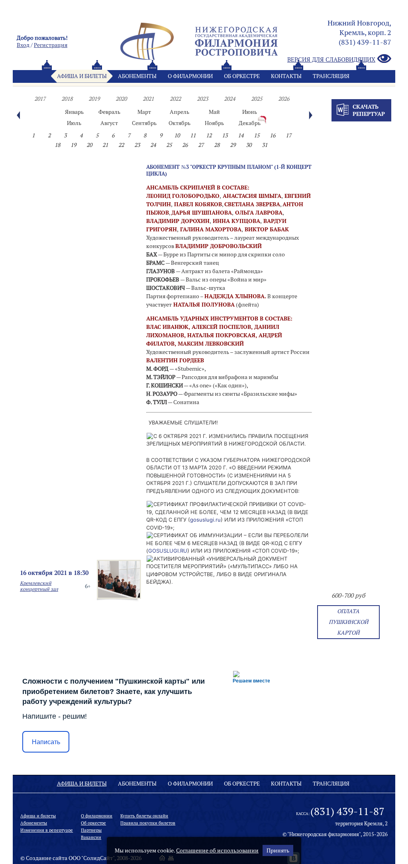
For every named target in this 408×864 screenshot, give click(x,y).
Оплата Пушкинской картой (348, 622)
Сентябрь (144, 123)
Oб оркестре (242, 76)
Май (214, 111)
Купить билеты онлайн (144, 816)
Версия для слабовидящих (331, 59)
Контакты (286, 76)
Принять (278, 850)
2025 (256, 98)
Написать (46, 742)
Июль (74, 123)
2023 (202, 98)
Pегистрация (50, 45)
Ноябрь (214, 123)
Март (144, 111)
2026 (283, 98)
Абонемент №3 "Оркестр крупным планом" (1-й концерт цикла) (229, 170)
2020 (121, 98)
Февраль (109, 111)
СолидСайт (98, 858)
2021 (148, 98)
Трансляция (331, 76)
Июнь (249, 111)
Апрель (179, 111)
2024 (229, 98)
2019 (94, 98)
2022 (175, 98)
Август (109, 123)
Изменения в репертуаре (46, 830)
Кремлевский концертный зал (39, 586)
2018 (67, 98)
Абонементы (137, 76)
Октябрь (179, 123)
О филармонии (190, 76)
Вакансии (91, 837)
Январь (74, 111)
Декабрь (250, 123)
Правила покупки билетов (147, 823)
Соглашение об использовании (217, 850)
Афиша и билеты (82, 76)
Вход (23, 45)
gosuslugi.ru (205, 519)
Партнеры (91, 830)
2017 (39, 98)
